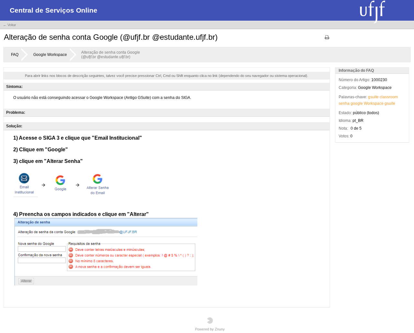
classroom (389, 97)
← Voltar (9, 25)
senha (344, 103)
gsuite (373, 97)
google (357, 103)
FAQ (14, 54)
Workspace (374, 103)
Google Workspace (50, 54)
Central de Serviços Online (53, 10)
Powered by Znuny (210, 329)
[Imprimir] (327, 40)
